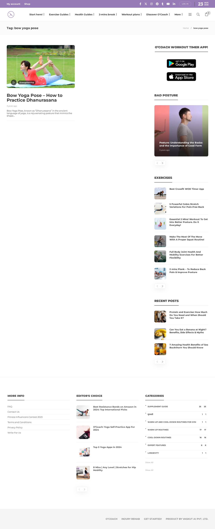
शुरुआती (177, 414)
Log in (185, 4)
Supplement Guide (177, 406)
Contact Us (13, 412)
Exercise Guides (58, 14)
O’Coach (111, 518)
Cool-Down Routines (177, 437)
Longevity (177, 453)
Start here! (35, 14)
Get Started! (153, 518)
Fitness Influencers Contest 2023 (25, 417)
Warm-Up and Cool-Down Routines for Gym (177, 422)
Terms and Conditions (19, 422)
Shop (27, 4)
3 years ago (12, 106)
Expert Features (177, 445)
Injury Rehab (130, 518)
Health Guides (83, 14)
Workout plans (131, 14)
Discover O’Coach (157, 14)
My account (13, 4)
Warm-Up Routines (177, 430)
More (178, 14)
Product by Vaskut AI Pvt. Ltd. (187, 518)
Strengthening (26, 82)
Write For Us (14, 432)
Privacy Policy (15, 427)
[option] (181, 130)
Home (186, 28)
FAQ (10, 406)
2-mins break (107, 14)
